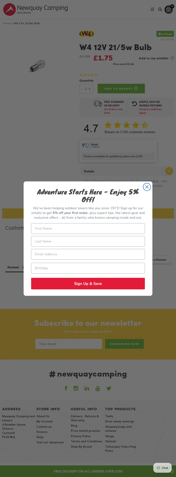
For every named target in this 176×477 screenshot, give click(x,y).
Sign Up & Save (88, 283)
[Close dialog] (147, 187)
